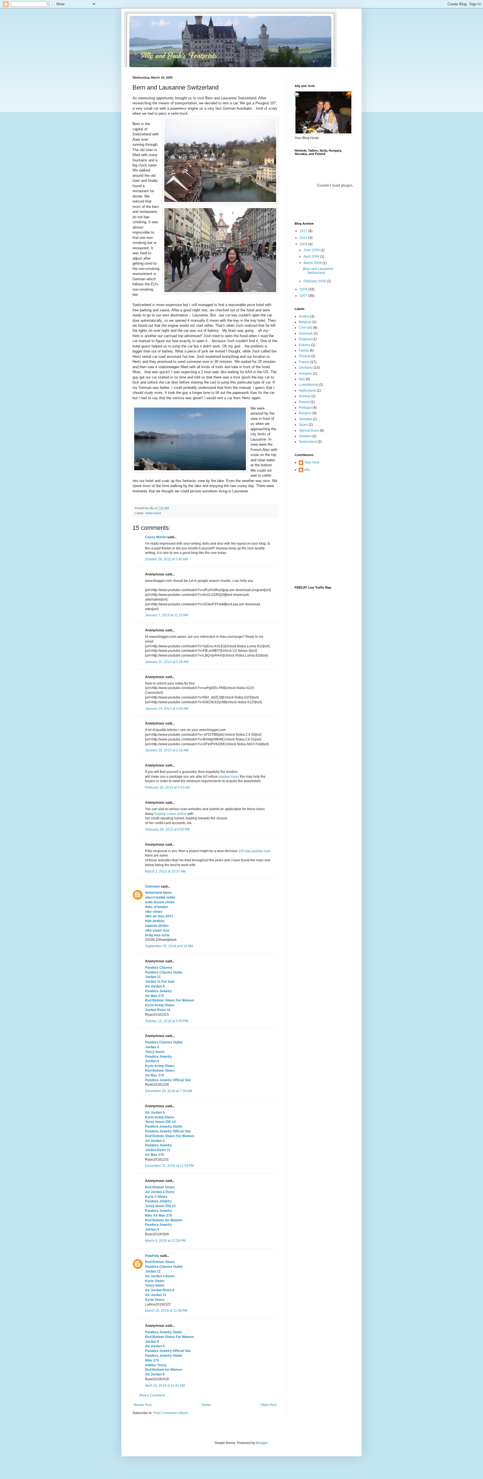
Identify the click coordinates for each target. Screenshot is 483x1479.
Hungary (305, 373)
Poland (304, 402)
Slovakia (305, 419)
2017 (304, 231)
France (304, 362)
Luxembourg (308, 385)
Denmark (306, 333)
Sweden (305, 436)
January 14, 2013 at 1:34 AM (166, 709)
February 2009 (315, 281)
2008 (304, 289)
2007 (304, 296)
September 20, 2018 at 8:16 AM (169, 946)
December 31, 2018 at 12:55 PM (169, 1166)
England (305, 339)
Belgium (305, 322)
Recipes (305, 413)
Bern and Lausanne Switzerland (318, 271)
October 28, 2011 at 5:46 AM (166, 559)
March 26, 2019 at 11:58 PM (166, 1311)
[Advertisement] (320, 504)
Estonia (304, 345)
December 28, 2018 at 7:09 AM (168, 1091)
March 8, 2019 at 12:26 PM (165, 1241)
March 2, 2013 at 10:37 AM (165, 871)
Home (206, 1405)
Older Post (268, 1405)
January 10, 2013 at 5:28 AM (166, 662)
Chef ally (305, 328)
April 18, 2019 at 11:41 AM (165, 1386)
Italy (302, 379)
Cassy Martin (155, 537)
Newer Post (142, 1405)
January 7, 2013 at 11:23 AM (166, 615)
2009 (304, 244)
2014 (304, 238)
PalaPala (152, 1256)
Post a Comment (152, 1395)
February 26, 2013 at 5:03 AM (167, 787)
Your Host (311, 462)
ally (307, 470)
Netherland (307, 390)
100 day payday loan (254, 851)
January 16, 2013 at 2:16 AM (166, 750)
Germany (306, 368)
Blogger (262, 1443)
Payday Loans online (170, 814)
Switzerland (153, 513)
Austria (304, 316)
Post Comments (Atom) (170, 1413)
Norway (305, 396)
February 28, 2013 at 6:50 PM (167, 829)
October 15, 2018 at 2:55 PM (166, 1021)
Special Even (309, 430)
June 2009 (312, 250)
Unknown (152, 886)
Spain (303, 425)
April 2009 (312, 256)
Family (304, 350)
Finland (304, 356)
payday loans (229, 777)
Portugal (305, 408)
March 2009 (313, 263)
